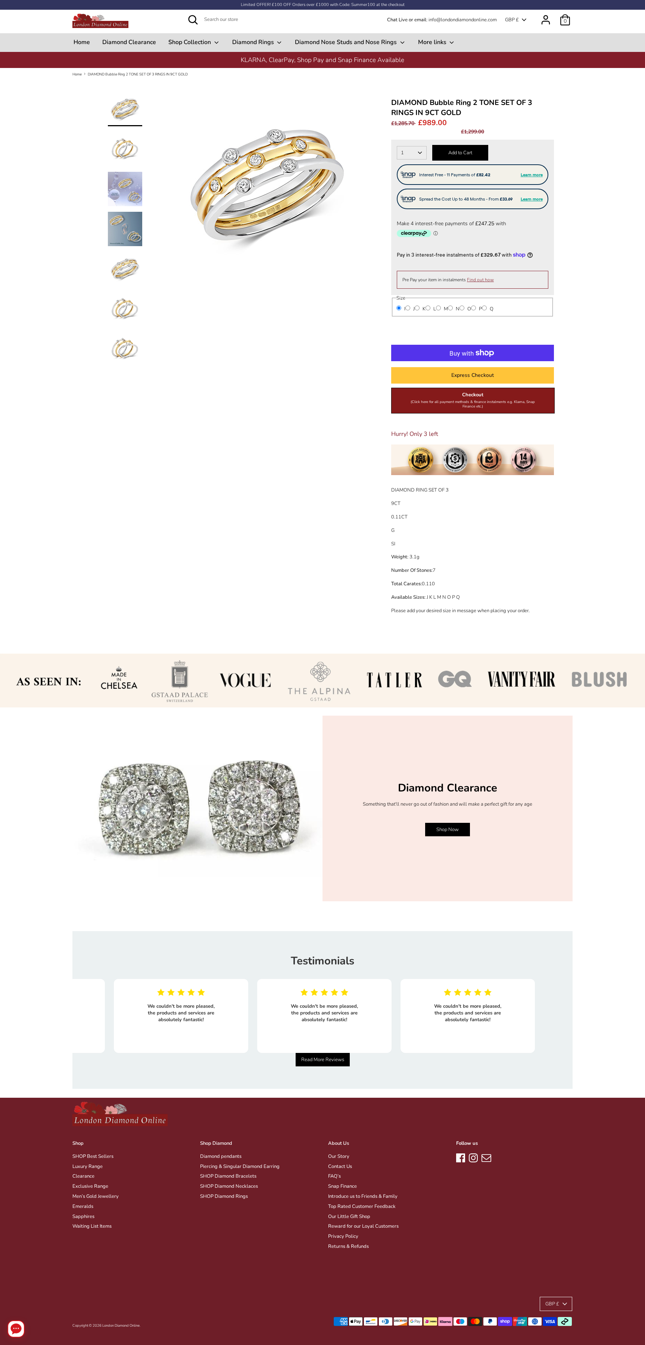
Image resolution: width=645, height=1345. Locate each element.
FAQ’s (334, 1176)
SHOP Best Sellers (92, 1156)
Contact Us (340, 1166)
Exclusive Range (90, 1186)
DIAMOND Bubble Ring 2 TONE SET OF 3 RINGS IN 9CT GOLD (138, 74)
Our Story (338, 1156)
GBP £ (512, 19)
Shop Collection (190, 42)
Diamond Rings (253, 42)
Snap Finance (342, 1186)
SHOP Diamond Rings (224, 1196)
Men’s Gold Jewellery (95, 1196)
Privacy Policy (343, 1236)
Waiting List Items (92, 1226)
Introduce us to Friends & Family (363, 1196)
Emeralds (82, 1206)
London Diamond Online (121, 1325)
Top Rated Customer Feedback (362, 1206)
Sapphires (83, 1216)
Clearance (83, 1176)
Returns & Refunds (348, 1246)
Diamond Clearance (129, 42)
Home (82, 42)
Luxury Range (87, 1166)
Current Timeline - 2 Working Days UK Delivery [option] (322, 60)
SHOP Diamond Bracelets (228, 1176)
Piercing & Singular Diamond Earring (240, 1166)
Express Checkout (472, 375)
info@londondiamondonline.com (463, 19)
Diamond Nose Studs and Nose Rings (346, 42)
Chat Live (397, 19)
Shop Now (447, 829)
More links (433, 42)
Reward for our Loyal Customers (363, 1226)
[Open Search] (193, 19)
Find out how (480, 280)
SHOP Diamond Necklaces (229, 1186)
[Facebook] (460, 1156)
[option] (266, 188)
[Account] (545, 16)
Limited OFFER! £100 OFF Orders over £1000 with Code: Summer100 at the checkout (323, 4)
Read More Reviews (322, 1059)
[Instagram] (473, 1156)
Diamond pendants (221, 1156)
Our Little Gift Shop (349, 1216)
